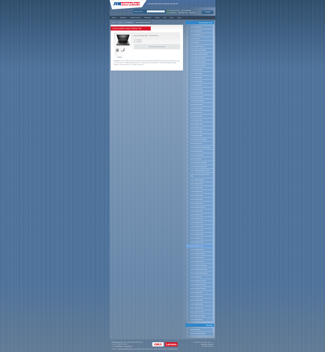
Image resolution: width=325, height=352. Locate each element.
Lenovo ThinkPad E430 (196, 195)
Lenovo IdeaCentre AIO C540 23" (199, 54)
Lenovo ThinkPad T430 (196, 222)
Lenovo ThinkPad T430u (196, 230)
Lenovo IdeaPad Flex (196, 85)
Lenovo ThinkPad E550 (196, 203)
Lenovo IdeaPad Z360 (196, 131)
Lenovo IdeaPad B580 (196, 69)
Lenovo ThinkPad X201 (196, 292)
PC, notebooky (128, 22)
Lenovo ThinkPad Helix (196, 211)
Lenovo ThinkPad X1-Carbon (198, 288)
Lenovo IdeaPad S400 (196, 108)
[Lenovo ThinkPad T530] (123, 40)
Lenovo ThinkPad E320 (196, 183)
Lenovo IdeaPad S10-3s (196, 104)
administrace (204, 344)
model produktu (172, 12)
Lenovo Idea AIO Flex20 (196, 46)
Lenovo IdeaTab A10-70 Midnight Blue (200, 147)
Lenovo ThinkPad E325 (196, 187)
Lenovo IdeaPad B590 (196, 73)
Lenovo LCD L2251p (195, 159)
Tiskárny (114, 17)
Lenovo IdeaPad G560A (196, 96)
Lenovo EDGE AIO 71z (196, 34)
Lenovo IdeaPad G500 (196, 89)
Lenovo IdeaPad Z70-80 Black (198, 139)
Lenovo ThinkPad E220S (197, 180)
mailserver (210, 344)
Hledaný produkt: (138, 11)
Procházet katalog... (195, 329)
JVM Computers (123, 3)
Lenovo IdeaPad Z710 (196, 143)
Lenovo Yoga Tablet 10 (196, 319)
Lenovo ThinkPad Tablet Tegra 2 (199, 269)
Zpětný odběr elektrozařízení (198, 333)
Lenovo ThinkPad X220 (196, 296)
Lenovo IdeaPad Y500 (196, 120)
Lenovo (119, 22)
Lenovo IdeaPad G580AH (197, 100)
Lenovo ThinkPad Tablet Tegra (198, 265)
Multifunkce (123, 17)
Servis (171, 17)
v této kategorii (187, 10)
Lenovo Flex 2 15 (195, 38)
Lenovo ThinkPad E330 (196, 191)
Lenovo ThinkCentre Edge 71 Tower (200, 170)
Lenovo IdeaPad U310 (196, 112)
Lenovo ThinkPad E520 (196, 199)
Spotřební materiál (135, 17)
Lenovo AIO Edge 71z (196, 27)
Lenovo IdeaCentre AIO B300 (198, 50)
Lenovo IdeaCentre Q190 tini (198, 58)
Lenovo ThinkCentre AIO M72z (198, 162)
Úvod (113, 22)
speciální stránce (173, 349)
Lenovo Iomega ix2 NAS (196, 155)
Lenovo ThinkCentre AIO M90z (198, 166)
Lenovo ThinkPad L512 (196, 214)
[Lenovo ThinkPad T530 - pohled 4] (118, 55)
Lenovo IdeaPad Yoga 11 (197, 127)
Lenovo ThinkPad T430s (196, 226)
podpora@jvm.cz (120, 346)
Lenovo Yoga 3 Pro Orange (197, 315)
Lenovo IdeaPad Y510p (196, 124)
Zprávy (179, 17)
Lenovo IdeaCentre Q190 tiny (198, 62)
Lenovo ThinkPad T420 (196, 218)
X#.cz (211, 346)
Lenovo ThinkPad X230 (196, 304)
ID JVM (193, 12)
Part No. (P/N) (183, 12)
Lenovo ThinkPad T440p (196, 234)
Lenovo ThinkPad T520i (196, 242)
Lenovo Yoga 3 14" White (197, 312)
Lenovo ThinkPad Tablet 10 (197, 253)
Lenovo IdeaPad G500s (196, 93)
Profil (164, 17)
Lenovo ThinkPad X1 (195, 277)
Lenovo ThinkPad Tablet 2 (197, 257)
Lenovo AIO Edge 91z (196, 31)
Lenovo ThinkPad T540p (196, 249)
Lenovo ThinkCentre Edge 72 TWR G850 (199, 175)
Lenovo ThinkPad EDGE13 (197, 207)
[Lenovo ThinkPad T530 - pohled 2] (117, 50)
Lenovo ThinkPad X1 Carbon (198, 280)
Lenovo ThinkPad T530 (196, 246)
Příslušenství (147, 17)
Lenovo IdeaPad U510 (196, 116)
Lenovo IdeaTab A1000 (196, 151)
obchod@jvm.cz (128, 346)
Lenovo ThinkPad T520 (196, 238)
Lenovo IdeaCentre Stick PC (197, 65)
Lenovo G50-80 (194, 42)
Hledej (208, 12)
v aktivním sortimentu (174, 10)
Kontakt (157, 17)
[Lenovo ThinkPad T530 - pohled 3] (123, 50)
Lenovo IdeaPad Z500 (196, 135)
